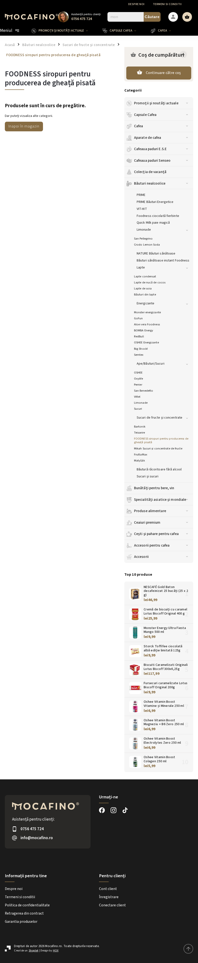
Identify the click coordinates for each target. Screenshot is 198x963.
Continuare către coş (163, 72)
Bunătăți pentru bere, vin (154, 488)
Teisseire (139, 432)
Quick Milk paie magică (153, 222)
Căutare (152, 17)
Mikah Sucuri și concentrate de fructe (158, 448)
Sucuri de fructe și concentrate (159, 417)
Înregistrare (109, 897)
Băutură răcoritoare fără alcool (159, 469)
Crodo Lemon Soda (147, 244)
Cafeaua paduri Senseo (152, 160)
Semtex (139, 355)
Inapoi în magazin (23, 126)
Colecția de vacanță (150, 171)
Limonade (144, 229)
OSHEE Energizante (146, 342)
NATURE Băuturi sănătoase (156, 253)
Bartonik (139, 426)
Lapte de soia (143, 288)
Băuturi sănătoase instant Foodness (163, 260)
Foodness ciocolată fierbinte (158, 216)
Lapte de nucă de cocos (149, 282)
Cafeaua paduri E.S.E (150, 149)
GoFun (138, 318)
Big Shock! (141, 349)
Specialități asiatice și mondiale (160, 499)
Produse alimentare (150, 511)
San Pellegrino (143, 238)
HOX (55, 951)
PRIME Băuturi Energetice (155, 202)
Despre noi (136, 4)
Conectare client (112, 905)
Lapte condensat (145, 276)
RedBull (139, 336)
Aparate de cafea (147, 137)
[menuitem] (63, 31)
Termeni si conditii (167, 4)
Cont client (108, 888)
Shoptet (33, 951)
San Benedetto (143, 390)
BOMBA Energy (143, 330)
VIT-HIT (142, 209)
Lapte (141, 267)
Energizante (145, 303)
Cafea (138, 126)
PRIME (141, 195)
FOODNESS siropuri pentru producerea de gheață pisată (161, 440)
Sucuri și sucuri (148, 476)
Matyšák (139, 460)
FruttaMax (140, 454)
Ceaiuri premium (147, 522)
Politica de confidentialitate (27, 905)
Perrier (138, 384)
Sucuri (138, 409)
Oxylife (138, 378)
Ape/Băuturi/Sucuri (150, 363)
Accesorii (141, 556)
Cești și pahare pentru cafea (156, 533)
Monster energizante (147, 312)
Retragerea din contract (24, 913)
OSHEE (138, 372)
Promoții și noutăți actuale (156, 103)
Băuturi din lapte (145, 294)
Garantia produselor (21, 921)
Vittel (137, 397)
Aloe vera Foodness (147, 324)
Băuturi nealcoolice (149, 183)
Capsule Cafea (145, 114)
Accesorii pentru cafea (152, 545)
